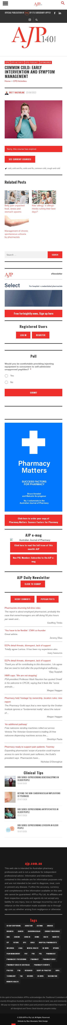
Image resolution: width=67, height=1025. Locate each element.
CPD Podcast (31, 62)
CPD (7, 62)
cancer (20, 931)
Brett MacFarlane (16, 92)
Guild (32, 942)
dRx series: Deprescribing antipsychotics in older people (37, 811)
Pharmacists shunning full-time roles (22, 608)
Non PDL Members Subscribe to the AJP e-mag (33, 559)
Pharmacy (34, 959)
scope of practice (44, 970)
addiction (28, 925)
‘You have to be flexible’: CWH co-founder (25, 630)
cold (9, 168)
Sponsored (45, 62)
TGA (21, 976)
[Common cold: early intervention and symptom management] (33, 119)
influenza (10, 948)
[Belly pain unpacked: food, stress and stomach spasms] (17, 197)
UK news (30, 976)
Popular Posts (48, 599)
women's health (12, 981)
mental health (32, 948)
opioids (56, 948)
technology (11, 976)
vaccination (52, 976)
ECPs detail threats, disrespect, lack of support (28, 645)
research (28, 970)
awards (50, 925)
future (16, 942)
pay (25, 953)
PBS (33, 953)
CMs (8, 937)
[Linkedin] (59, 13)
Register (40, 335)
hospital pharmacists (48, 942)
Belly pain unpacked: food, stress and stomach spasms (15, 208)
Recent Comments (22, 599)
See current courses (20, 159)
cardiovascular (34, 931)
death (45, 937)
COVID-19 (27, 937)
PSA (18, 970)
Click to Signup (33, 584)
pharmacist (51, 953)
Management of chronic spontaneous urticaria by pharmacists (16, 234)
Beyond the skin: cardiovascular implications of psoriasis (38, 795)
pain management (13, 953)
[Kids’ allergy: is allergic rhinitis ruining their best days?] (44, 197)
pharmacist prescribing (16, 959)
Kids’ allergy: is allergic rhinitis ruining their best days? (43, 208)
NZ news (46, 948)
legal (20, 948)
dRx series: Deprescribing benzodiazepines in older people (38, 779)
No (11, 382)
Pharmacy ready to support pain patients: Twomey (29, 747)
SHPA (57, 970)
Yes (12, 375)
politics (10, 970)
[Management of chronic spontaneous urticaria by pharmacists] (17, 222)
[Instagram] (29, 19)
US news (40, 976)
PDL (40, 953)
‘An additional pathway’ (16, 724)
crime (37, 937)
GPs (24, 942)
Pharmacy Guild (49, 959)
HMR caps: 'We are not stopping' (21, 675)
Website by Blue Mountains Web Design (33, 1021)
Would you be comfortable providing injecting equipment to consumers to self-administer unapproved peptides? (29, 366)
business (10, 931)
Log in (23, 335)
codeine (17, 937)
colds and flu (28, 168)
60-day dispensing (14, 925)
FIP (8, 942)
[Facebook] (54, 13)
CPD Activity (17, 62)
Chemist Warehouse (52, 931)
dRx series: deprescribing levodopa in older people (37, 827)
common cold (40, 168)
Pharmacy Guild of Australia (18, 965)
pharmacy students (42, 965)
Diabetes (55, 937)
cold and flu (17, 168)
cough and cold (53, 168)
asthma (40, 925)
